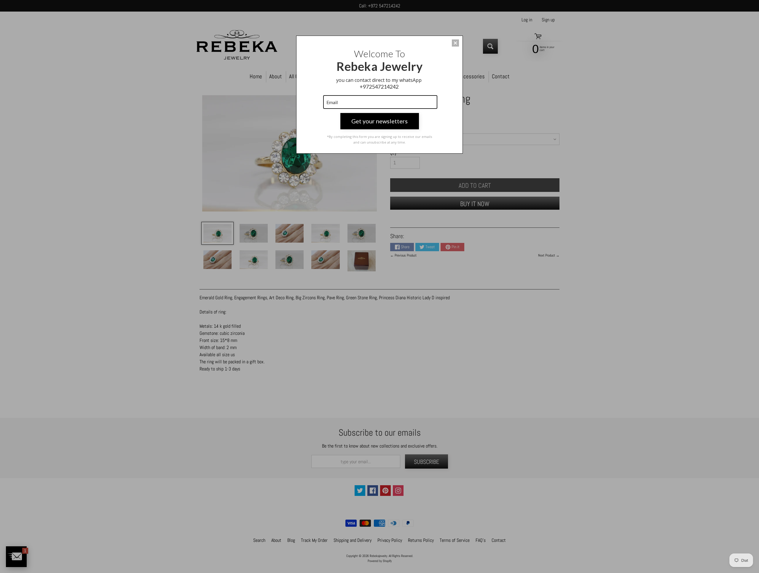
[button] (455, 43)
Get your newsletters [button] (379, 121)
